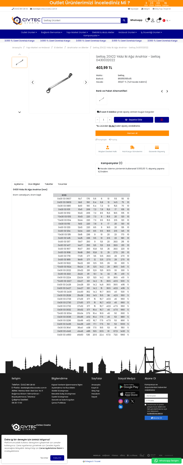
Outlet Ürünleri (28, 32)
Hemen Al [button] (132, 133)
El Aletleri (58, 48)
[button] (166, 20)
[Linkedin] (121, 406)
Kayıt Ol (95, 387)
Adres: (15, 390)
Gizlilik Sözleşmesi (60, 390)
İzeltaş (121, 75)
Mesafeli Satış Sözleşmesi (63, 393)
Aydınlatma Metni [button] (155, 413)
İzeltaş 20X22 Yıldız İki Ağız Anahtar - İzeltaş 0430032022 (120, 48)
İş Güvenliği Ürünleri (150, 32)
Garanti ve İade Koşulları (63, 399)
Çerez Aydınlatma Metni (50, 448)
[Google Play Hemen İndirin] (129, 386)
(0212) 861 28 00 (21, 9)
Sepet (94, 396)
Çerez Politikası (59, 402)
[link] (90, 3)
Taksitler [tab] (49, 184)
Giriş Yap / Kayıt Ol (162, 9)
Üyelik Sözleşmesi (60, 396)
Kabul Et (57, 458)
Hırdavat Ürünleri (127, 32)
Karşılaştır (102, 139)
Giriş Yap (96, 390)
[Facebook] (127, 401)
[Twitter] (133, 401)
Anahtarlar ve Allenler (77, 48)
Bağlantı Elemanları (51, 32)
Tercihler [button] (44, 458)
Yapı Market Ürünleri (76, 32)
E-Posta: (16, 387)
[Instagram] (121, 401)
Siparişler (134, 9)
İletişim (146, 9)
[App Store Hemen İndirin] (129, 394)
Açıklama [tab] (18, 184)
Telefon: (16, 384)
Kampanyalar (91, 35)
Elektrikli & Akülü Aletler (103, 32)
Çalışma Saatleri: (20, 399)
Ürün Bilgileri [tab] (34, 184)
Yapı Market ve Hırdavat (38, 48)
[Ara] (124, 20)
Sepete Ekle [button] (135, 119)
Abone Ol (157, 418)
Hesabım (96, 393)
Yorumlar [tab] (62, 184)
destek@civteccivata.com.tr (44, 9)
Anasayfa (17, 48)
